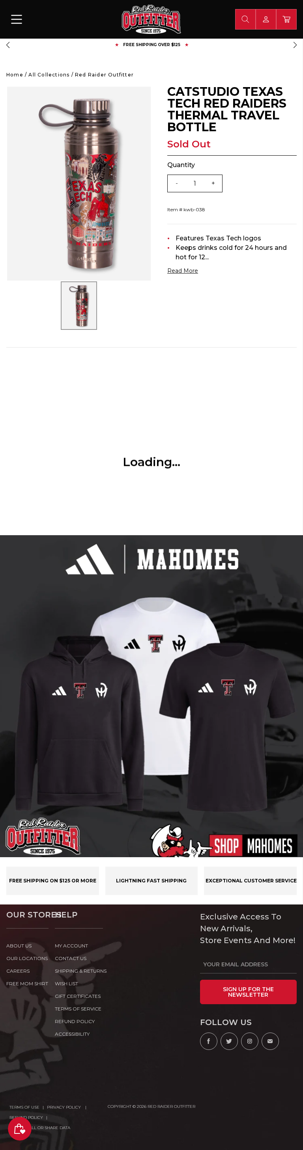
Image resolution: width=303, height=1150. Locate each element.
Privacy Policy (64, 1107)
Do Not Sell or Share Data (39, 1127)
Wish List (66, 983)
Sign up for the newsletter (248, 992)
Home (14, 75)
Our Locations (27, 958)
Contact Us (70, 958)
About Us (19, 946)
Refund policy (75, 1021)
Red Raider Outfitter (104, 75)
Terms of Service (78, 1009)
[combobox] (245, 19)
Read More (182, 270)
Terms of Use (24, 1107)
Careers (18, 971)
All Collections (48, 75)
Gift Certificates (78, 996)
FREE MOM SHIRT (27, 983)
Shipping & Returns (79, 971)
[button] (7, 45)
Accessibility (72, 1034)
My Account (71, 946)
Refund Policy (26, 1117)
